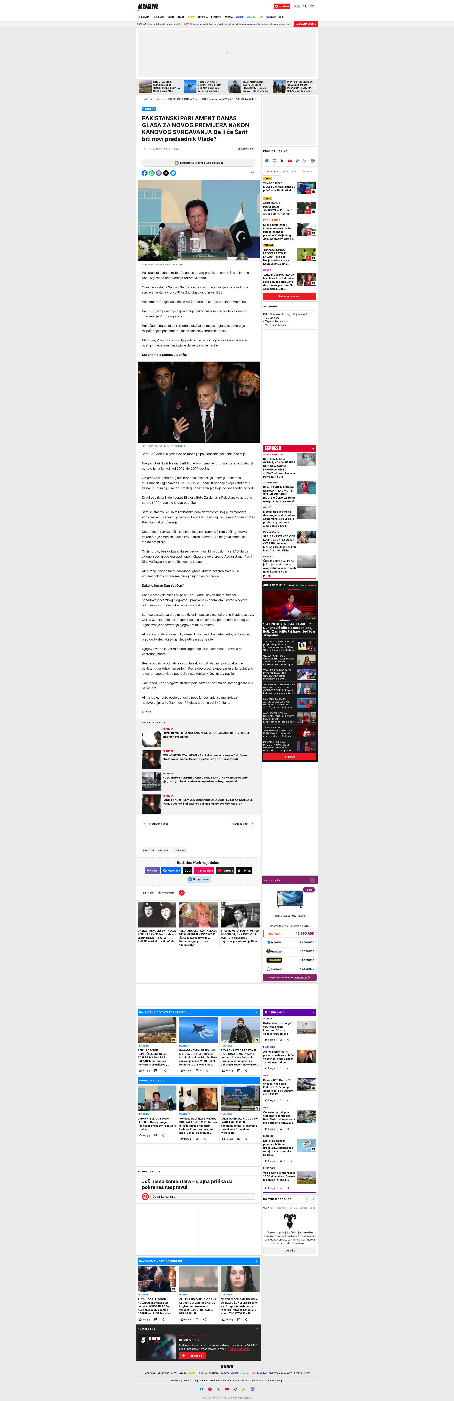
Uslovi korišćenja (274, 1380)
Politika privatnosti (252, 1380)
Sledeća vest (240, 823)
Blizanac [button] (281, 1207)
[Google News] (312, 161)
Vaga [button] (312, 1207)
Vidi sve (290, 756)
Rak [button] (290, 1207)
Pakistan (164, 850)
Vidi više (290, 1250)
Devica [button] (304, 1207)
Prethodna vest (158, 823)
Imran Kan (180, 850)
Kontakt (188, 1380)
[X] (282, 161)
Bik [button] (272, 1207)
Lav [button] (296, 1207)
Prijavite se (195, 1355)
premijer (148, 850)
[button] (245, 149)
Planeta (160, 99)
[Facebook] (267, 161)
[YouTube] (290, 161)
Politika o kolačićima (220, 1380)
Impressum (201, 1380)
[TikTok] (297, 161)
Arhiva (236, 1380)
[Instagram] (274, 161)
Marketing (176, 1380)
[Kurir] (148, 6)
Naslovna (147, 99)
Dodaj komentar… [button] (164, 1196)
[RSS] (305, 161)
